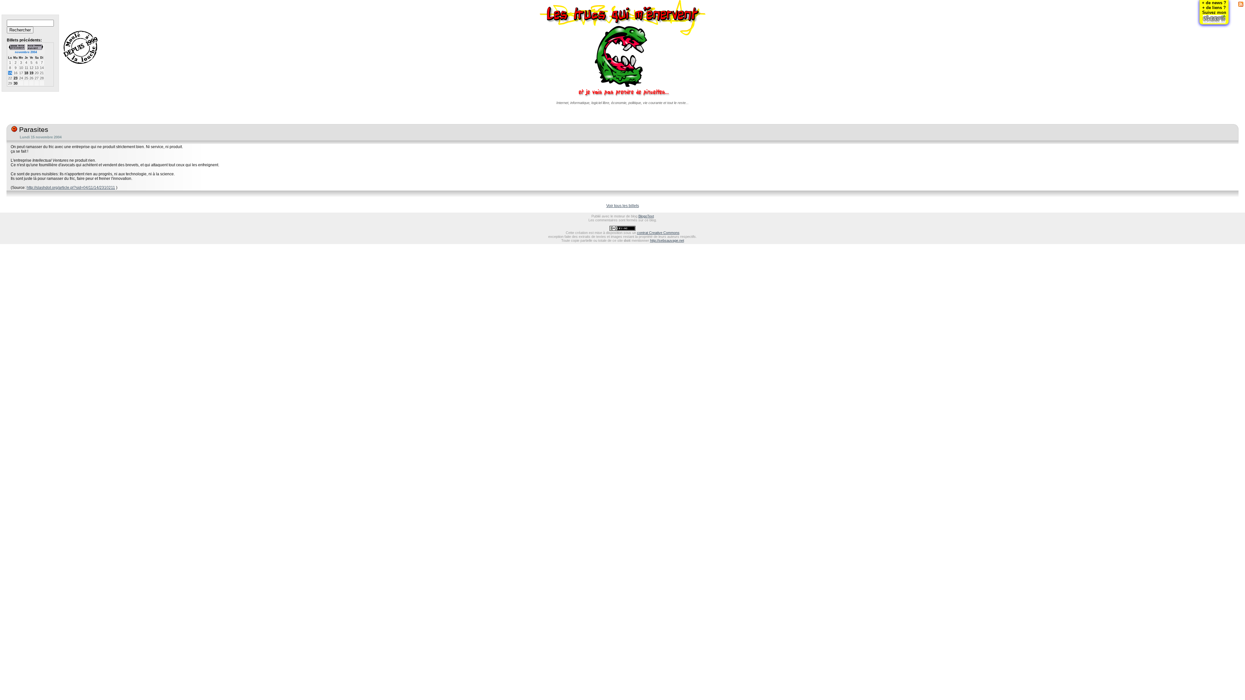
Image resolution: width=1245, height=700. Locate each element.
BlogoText (646, 216)
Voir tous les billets (622, 206)
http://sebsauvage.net (667, 240)
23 (16, 78)
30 (16, 83)
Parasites (32, 130)
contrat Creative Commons (658, 233)
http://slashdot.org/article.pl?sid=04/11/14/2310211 (71, 187)
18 (26, 73)
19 (31, 73)
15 (10, 73)
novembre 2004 (26, 52)
